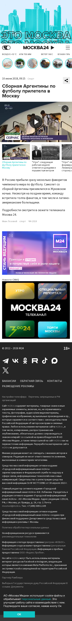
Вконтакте (15, 360)
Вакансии (9, 381)
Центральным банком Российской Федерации (34, 547)
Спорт (31, 79)
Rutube (34, 360)
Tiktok (44, 360)
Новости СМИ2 (10, 279)
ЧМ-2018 (32, 221)
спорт (22, 221)
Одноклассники (25, 360)
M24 (21, 348)
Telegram (5, 360)
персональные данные (36, 599)
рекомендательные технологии (19, 536)
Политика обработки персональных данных (25, 527)
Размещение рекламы (18, 386)
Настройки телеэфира (14, 397)
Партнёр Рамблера (12, 577)
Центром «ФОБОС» (54, 542)
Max (54, 360)
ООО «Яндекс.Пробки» (32, 552)
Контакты (54, 381)
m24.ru (11, 406)
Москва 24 (36, 48)
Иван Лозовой (9, 221)
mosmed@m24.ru (11, 506)
